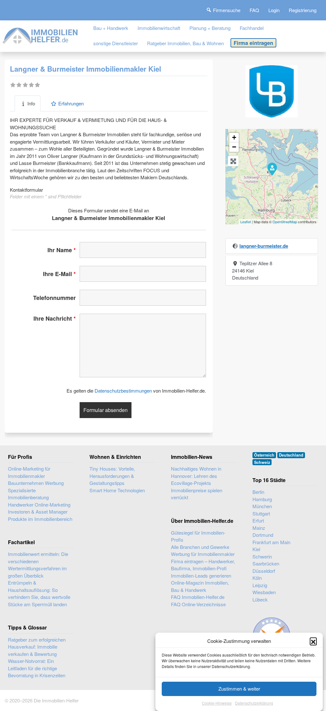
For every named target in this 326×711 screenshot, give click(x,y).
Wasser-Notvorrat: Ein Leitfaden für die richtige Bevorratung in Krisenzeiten (36, 668)
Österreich (264, 455)
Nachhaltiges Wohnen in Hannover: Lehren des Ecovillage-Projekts (196, 475)
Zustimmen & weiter (239, 688)
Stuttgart (261, 513)
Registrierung (302, 10)
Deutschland (291, 455)
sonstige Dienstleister (115, 43)
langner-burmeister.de (263, 245)
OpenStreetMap (285, 221)
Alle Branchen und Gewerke (200, 547)
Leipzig (259, 585)
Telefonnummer (54, 298)
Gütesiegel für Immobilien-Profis (198, 536)
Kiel (256, 549)
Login (274, 10)
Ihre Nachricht (54, 318)
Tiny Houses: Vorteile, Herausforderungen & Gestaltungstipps (112, 475)
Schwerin (262, 556)
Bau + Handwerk (110, 28)
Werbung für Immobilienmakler (203, 554)
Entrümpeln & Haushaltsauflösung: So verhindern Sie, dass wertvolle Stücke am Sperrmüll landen (39, 593)
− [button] (234, 147)
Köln (257, 577)
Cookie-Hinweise (217, 703)
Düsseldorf (263, 570)
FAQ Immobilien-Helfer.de (197, 597)
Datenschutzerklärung (254, 703)
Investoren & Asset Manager (37, 511)
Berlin (258, 491)
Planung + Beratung (209, 28)
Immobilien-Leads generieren (201, 575)
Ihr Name (61, 250)
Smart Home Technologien (117, 490)
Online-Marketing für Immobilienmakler (29, 472)
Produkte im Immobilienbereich (40, 518)
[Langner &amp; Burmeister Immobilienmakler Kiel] (272, 169)
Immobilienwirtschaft (159, 28)
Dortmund (262, 534)
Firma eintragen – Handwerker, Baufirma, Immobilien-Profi (203, 565)
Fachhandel (252, 28)
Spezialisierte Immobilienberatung (28, 494)
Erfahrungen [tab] (71, 103)
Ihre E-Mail (59, 274)
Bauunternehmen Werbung (36, 483)
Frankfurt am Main (271, 542)
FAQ (254, 10)
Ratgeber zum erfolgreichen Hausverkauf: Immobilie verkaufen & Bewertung (37, 646)
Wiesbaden (264, 592)
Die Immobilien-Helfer (56, 700)
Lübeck (260, 599)
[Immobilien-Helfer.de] (40, 34)
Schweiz (262, 462)
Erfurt (258, 520)
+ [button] (234, 137)
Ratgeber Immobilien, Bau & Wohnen (185, 43)
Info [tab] (31, 103)
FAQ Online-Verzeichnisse (198, 604)
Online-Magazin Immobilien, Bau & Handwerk (200, 586)
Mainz (258, 527)
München (262, 506)
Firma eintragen (253, 42)
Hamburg (262, 499)
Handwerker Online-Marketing (39, 504)
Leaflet (245, 221)
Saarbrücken (265, 563)
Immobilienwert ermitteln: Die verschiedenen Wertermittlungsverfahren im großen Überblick (38, 565)
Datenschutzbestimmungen (123, 390)
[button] (313, 641)
